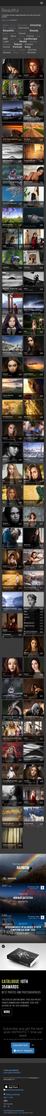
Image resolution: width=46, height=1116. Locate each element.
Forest (30, 36)
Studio (22, 50)
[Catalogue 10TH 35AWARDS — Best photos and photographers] (23, 957)
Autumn (12, 28)
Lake (19, 39)
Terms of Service (8, 1079)
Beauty (34, 30)
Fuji (38, 36)
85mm (13, 25)
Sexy (28, 46)
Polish (6, 47)
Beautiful (8, 30)
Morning (33, 42)
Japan (12, 39)
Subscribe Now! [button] (20, 1045)
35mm (5, 25)
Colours (5, 36)
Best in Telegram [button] (24, 1050)
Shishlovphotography (10, 50)
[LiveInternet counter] (9, 1075)
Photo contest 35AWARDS (12, 1072)
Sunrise (32, 49)
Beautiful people (22, 31)
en (5, 1106)
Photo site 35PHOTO (12, 1070)
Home (4, 20)
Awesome (23, 28)
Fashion (21, 36)
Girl (5, 38)
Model (23, 41)
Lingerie (14, 42)
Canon (22, 33)
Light (6, 41)
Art (4, 28)
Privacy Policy (33, 1077)
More (7, 1012)
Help (11, 1097)
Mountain (7, 44)
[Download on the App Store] (14, 1086)
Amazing (35, 25)
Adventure (22, 25)
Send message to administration (14, 1110)
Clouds (31, 33)
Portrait (17, 46)
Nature (18, 44)
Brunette (13, 33)
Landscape (30, 38)
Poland (29, 44)
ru (9, 1106)
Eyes (13, 36)
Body (5, 33)
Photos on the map (13, 1094)
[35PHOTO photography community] (11, 3)
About (5, 1097)
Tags (8, 20)
